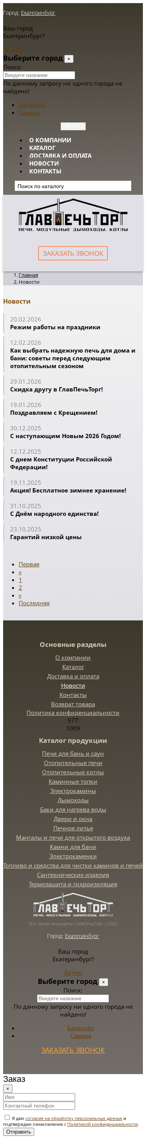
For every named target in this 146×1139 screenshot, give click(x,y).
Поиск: (12, 67)
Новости (44, 163)
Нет (17, 49)
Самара (29, 112)
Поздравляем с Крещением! (53, 412)
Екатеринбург (38, 12)
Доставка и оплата (60, 155)
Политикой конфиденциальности (102, 1124)
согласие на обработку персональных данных (73, 1118)
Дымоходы (73, 800)
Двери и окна (73, 819)
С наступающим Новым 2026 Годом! (65, 436)
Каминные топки (73, 781)
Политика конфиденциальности (73, 712)
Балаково (32, 104)
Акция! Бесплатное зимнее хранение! (68, 490)
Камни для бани (73, 847)
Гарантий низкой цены (46, 537)
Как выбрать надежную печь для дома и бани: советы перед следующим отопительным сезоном (72, 358)
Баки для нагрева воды (73, 809)
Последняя (34, 603)
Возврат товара (73, 704)
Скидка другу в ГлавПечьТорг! (56, 389)
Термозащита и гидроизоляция (73, 884)
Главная (28, 274)
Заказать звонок (73, 253)
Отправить (18, 1132)
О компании (50, 140)
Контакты (45, 171)
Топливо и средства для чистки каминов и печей (73, 865)
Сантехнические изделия (73, 875)
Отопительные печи (73, 763)
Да (6, 49)
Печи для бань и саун (73, 753)
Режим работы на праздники (55, 327)
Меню (73, 126)
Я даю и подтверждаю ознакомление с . (71, 1121)
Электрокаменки (73, 856)
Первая (29, 564)
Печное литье (73, 828)
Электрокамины (73, 791)
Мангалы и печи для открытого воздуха (73, 837)
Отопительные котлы (73, 772)
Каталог (42, 148)
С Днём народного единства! (56, 513)
